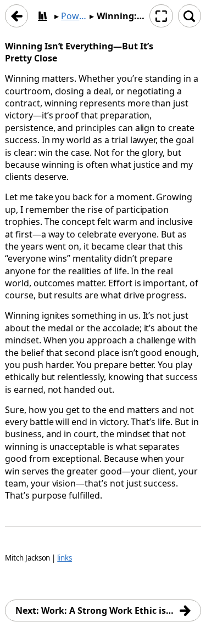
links (64, 558)
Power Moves (74, 16)
